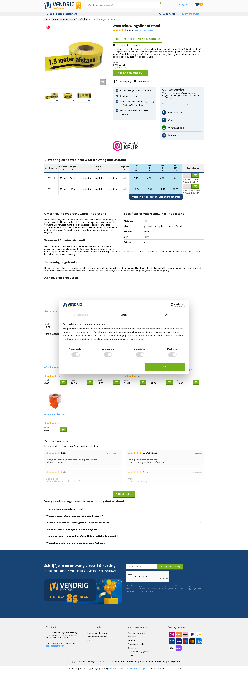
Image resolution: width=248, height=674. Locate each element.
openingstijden (187, 104)
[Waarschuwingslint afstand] (76, 55)
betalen (128, 96)
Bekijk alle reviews (124, 494)
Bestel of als (136, 90)
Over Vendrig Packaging (98, 633)
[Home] (46, 19)
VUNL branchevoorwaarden (152, 661)
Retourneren (133, 648)
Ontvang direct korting (170, 566)
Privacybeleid (174, 661)
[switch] (108, 354)
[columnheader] (51, 168)
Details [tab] (124, 315)
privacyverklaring (167, 586)
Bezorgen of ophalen (137, 644)
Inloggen (183, 4)
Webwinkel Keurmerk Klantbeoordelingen (127, 668)
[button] (158, 146)
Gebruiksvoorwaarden (97, 636)
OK (165, 366)
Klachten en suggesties (138, 651)
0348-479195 (170, 13)
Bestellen (132, 636)
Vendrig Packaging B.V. (90, 661)
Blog (89, 640)
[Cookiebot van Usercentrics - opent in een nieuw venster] (172, 305)
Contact (131, 655)
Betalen (131, 640)
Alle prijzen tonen (129, 73)
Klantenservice (190, 13)
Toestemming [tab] (81, 315)
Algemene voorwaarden (126, 661)
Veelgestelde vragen (137, 633)
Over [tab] (167, 315)
